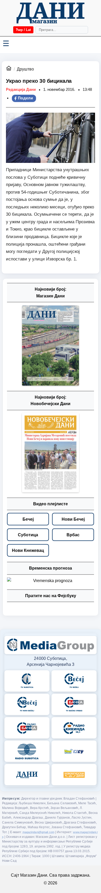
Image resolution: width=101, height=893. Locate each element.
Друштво (25, 69)
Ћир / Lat (23, 30)
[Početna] (50, 13)
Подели (25, 98)
